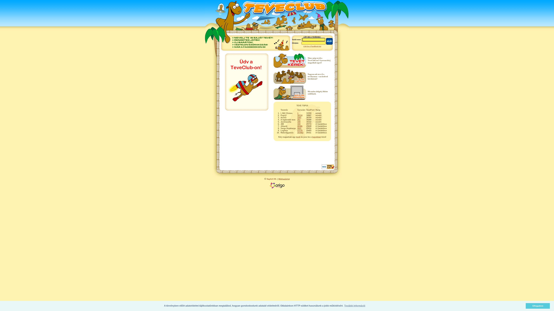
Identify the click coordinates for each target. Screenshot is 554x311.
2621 (299, 128)
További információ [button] (354, 306)
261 (298, 120)
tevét (298, 137)
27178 (299, 130)
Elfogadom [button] (538, 306)
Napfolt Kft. (272, 179)
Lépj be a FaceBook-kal (312, 46)
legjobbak (316, 137)
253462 (300, 133)
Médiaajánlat (284, 179)
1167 (299, 117)
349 (298, 122)
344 (298, 124)
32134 (299, 115)
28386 (299, 126)
